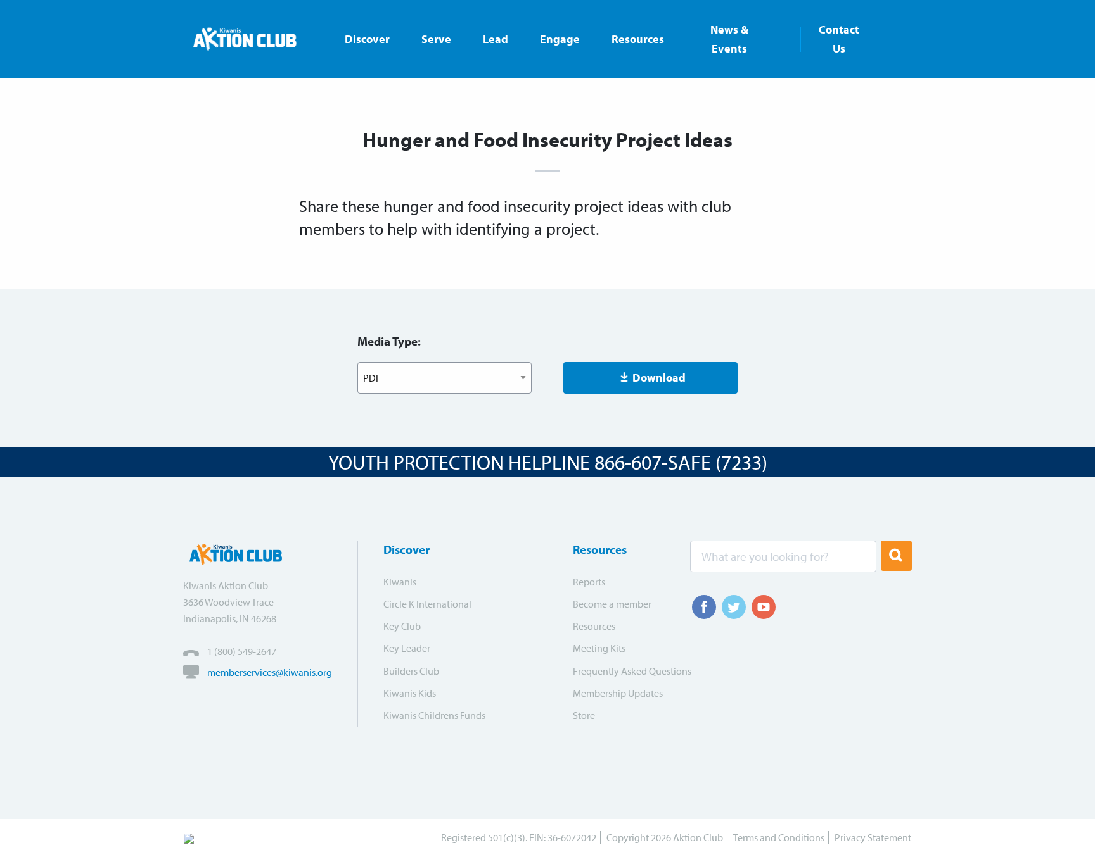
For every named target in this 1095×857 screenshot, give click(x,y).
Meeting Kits (599, 648)
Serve (436, 39)
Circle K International (427, 603)
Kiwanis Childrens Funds (434, 715)
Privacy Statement (873, 837)
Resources (638, 39)
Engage (560, 39)
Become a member (612, 603)
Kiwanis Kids (409, 693)
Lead (495, 39)
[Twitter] (734, 607)
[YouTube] (764, 607)
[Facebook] (704, 607)
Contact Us (839, 39)
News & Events (729, 39)
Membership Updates (618, 693)
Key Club (402, 626)
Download (659, 377)
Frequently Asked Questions (623, 671)
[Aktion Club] (251, 39)
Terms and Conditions (778, 837)
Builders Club (411, 671)
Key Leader (406, 648)
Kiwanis (399, 581)
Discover (367, 39)
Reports (589, 581)
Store (584, 715)
